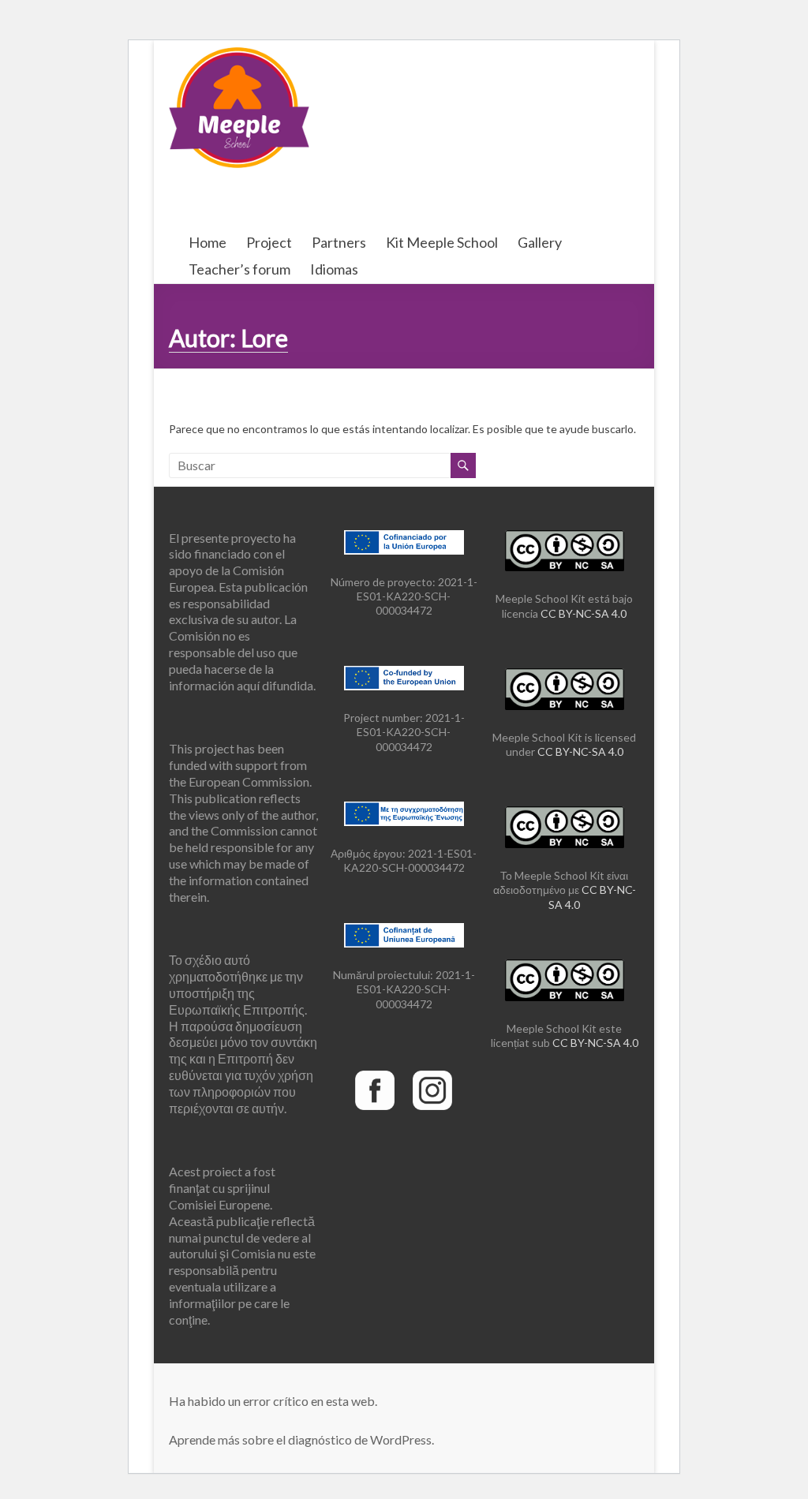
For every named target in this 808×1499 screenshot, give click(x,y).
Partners (339, 242)
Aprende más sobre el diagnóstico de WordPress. (301, 1439)
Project (269, 242)
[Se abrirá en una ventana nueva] (374, 1067)
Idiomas (334, 269)
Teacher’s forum (239, 269)
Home (207, 242)
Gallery (540, 242)
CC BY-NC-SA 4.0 (584, 613)
